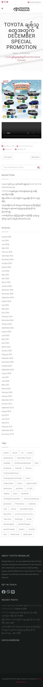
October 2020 (7, 366)
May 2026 (5, 248)
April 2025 (5, 278)
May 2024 (5, 309)
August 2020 (6, 373)
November (25, 493)
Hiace (28, 478)
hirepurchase (8, 483)
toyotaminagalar (24, 524)
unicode (32, 529)
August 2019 (6, 411)
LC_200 (29, 488)
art (22, 453)
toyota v (22, 529)
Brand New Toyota (24, 458)
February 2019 (7, 426)
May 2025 (5, 275)
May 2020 (5, 385)
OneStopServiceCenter (11, 499)
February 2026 (7, 252)
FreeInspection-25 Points (12, 478)
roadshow (32, 504)
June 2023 (5, 335)
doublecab (7, 468)
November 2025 (8, 259)
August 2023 (6, 332)
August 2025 (6, 267)
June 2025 (5, 271)
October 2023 (7, 324)
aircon (15, 453)
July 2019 (5, 415)
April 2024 (5, 313)
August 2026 (6, 237)
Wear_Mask (27, 534)
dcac (37, 463)
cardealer (6, 463)
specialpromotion (26, 509)
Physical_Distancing (31, 499)
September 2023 (8, 328)
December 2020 (7, 358)
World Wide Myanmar (25, 146)
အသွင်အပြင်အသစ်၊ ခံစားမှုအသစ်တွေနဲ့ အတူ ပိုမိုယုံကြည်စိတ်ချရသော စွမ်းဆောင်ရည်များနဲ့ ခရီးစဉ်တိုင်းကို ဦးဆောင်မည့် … (21, 208)
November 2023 (8, 320)
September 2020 (8, 370)
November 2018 (8, 434)
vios (5, 534)
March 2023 (6, 347)
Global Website (35, 2)
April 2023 (5, 343)
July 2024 (5, 305)
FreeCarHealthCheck (11, 473)
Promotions (25, 53)
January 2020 (7, 396)
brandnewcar (8, 458)
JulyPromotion (31, 483)
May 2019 (5, 423)
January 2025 (7, 286)
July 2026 (5, 240)
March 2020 (6, 388)
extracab (18, 468)
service (13, 509)
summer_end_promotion (24, 514)
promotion (7, 504)
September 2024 (8, 297)
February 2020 (7, 392)
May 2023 (5, 339)
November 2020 (8, 362)
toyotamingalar (9, 529)
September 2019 (8, 407)
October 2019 (7, 404)
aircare (6, 453)
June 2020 (5, 381)
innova (19, 483)
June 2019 (5, 419)
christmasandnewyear (22, 463)
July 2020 (5, 377)
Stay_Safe (7, 514)
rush (5, 509)
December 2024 (7, 290)
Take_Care (7, 519)
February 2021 (7, 354)
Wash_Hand (15, 534)
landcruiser (7, 488)
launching (19, 488)
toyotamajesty (8, 524)
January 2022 (7, 351)
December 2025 (7, 256)
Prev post (7, 157)
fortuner (29, 468)
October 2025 (7, 263)
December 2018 (7, 430)
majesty (6, 493)
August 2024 (6, 301)
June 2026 (5, 244)
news (15, 493)
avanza (30, 453)
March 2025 (6, 282)
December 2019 (7, 400)
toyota (29, 519)
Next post (36, 157)
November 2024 (8, 294)
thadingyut (19, 519)
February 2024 (7, 316)
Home (15, 53)
